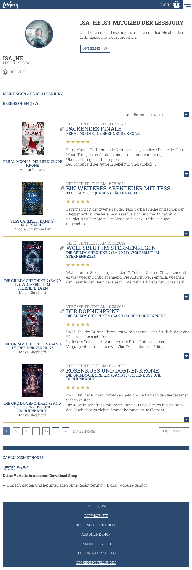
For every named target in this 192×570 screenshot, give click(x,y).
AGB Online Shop (96, 534)
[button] (170, 4)
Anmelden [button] (92, 48)
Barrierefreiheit (96, 543)
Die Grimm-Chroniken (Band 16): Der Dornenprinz (32, 345)
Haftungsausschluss (96, 553)
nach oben (171, 431)
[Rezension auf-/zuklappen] (186, 174)
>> (65, 431)
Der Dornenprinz (92, 311)
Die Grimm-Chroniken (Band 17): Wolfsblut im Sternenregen (32, 284)
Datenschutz (96, 515)
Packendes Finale (94, 128)
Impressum (96, 506)
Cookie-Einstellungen (96, 562)
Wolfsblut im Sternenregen (111, 248)
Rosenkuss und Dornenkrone (112, 370)
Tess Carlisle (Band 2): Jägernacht (32, 223)
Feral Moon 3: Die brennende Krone (32, 163)
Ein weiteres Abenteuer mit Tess (118, 188)
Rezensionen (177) (20, 103)
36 (46, 431)
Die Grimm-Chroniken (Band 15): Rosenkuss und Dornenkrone (32, 407)
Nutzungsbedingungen (96, 525)
